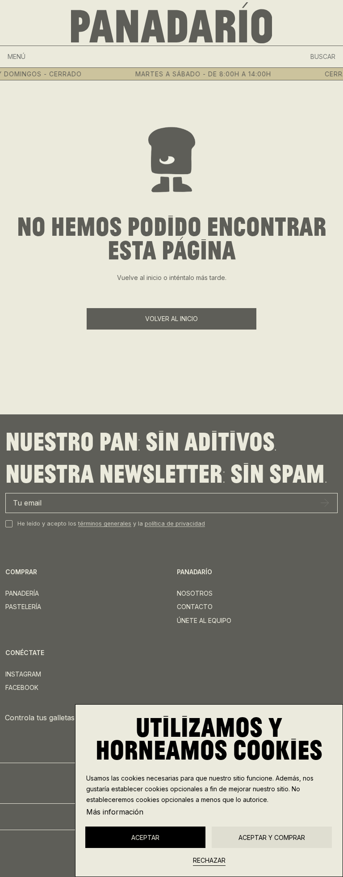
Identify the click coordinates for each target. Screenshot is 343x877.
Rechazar (209, 860)
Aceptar (145, 837)
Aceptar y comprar (271, 837)
